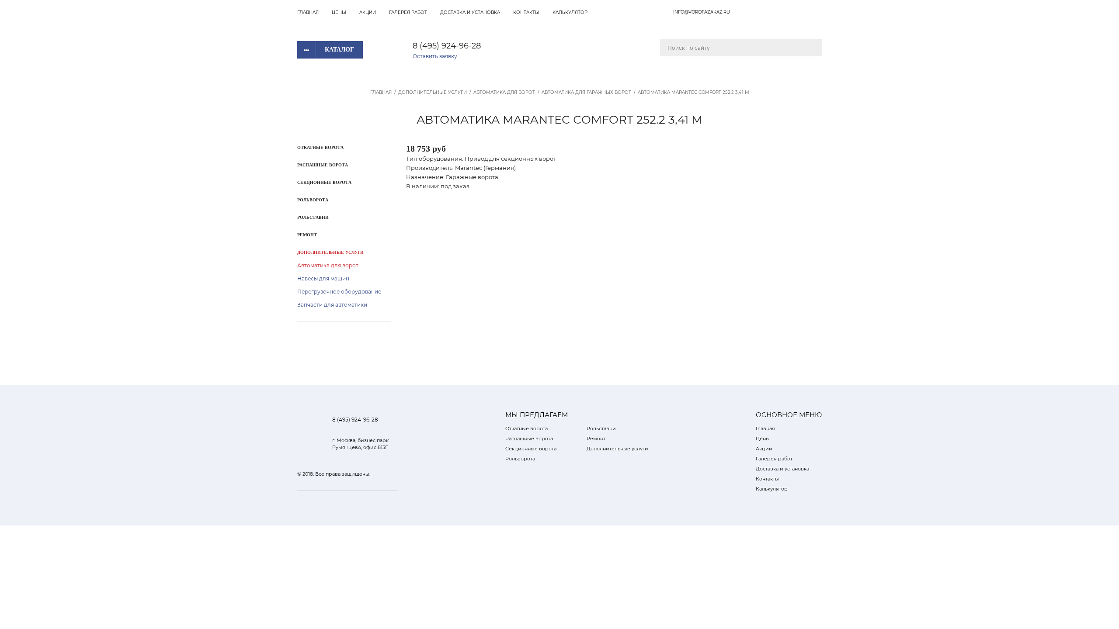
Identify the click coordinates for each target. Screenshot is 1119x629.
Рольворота (312, 199)
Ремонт (307, 234)
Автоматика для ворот (504, 92)
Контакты (526, 12)
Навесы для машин (323, 278)
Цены (339, 12)
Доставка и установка (470, 12)
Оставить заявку (435, 56)
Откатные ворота (320, 147)
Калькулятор (570, 12)
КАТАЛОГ (339, 49)
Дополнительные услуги (432, 92)
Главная (308, 12)
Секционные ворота (324, 182)
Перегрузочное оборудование (339, 291)
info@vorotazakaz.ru (701, 12)
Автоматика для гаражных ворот (586, 92)
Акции (367, 12)
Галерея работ (408, 12)
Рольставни (313, 217)
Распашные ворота (322, 164)
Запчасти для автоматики (332, 304)
